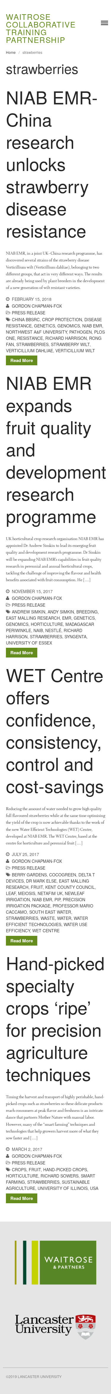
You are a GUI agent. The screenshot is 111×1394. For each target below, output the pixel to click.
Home (11, 52)
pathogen (80, 332)
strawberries (32, 344)
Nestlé (53, 630)
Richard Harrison (66, 338)
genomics (68, 326)
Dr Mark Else (41, 881)
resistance (30, 338)
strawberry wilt (70, 344)
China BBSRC (26, 319)
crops (19, 1169)
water (64, 918)
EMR (66, 618)
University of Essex (29, 643)
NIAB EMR (92, 326)
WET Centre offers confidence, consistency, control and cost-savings (55, 730)
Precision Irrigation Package (45, 903)
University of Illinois (63, 1188)
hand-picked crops (65, 1169)
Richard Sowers (59, 1176)
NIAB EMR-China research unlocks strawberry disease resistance (52, 163)
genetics (44, 326)
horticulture (47, 624)
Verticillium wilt (75, 350)
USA (94, 1188)
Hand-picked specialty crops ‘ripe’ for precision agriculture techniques (55, 1018)
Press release (28, 313)
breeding (87, 612)
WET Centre (45, 930)
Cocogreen (62, 875)
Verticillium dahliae (29, 350)
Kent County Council (70, 887)
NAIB (38, 630)
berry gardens (29, 875)
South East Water (50, 912)
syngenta (75, 636)
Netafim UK (50, 893)
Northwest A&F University (36, 332)
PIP (57, 899)
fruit (37, 887)
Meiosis (26, 893)
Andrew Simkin (28, 612)
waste (48, 918)
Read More (21, 360)
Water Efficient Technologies (47, 921)
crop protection (62, 319)
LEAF (11, 893)
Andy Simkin (61, 612)
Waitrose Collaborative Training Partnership (40, 28)
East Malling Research (33, 618)
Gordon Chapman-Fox (37, 306)
